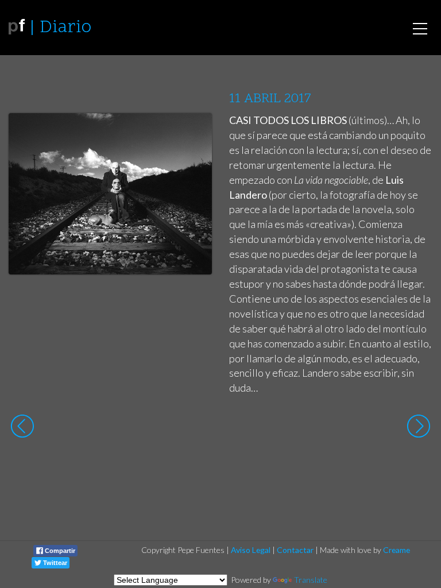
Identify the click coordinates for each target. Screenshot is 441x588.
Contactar (295, 550)
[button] (194, 132)
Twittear (54, 562)
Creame (396, 550)
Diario (65, 28)
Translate (310, 580)
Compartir (59, 550)
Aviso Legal (250, 550)
